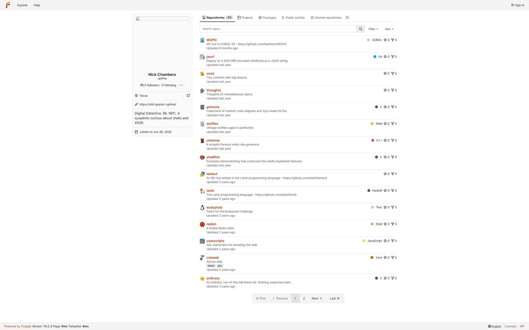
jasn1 (210, 57)
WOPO (211, 40)
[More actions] (181, 85)
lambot (211, 174)
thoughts (213, 90)
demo (211, 265)
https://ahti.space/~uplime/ (157, 104)
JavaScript (374, 240)
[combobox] (373, 28)
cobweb (212, 257)
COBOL (377, 40)
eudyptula (214, 207)
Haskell (377, 190)
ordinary (213, 278)
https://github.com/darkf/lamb (276, 194)
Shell (379, 123)
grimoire (212, 107)
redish (211, 224)
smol (210, 73)
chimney (213, 140)
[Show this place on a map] (188, 96)
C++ (379, 140)
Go (380, 56)
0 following (169, 85)
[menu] (494, 326)
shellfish (213, 157)
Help (37, 5)
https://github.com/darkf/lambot (305, 178)
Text (379, 207)
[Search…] (361, 28)
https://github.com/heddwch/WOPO (262, 44)
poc (220, 265)
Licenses (510, 326)
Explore (22, 5)
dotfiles (212, 124)
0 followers (151, 85)
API (522, 326)
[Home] (8, 5)
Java (378, 257)
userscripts (215, 241)
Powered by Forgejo (17, 326)
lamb (210, 190)
